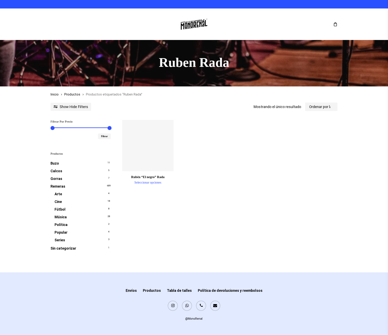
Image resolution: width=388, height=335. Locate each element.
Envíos (131, 290)
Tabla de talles (179, 290)
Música (61, 217)
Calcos (56, 171)
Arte (58, 194)
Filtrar (104, 136)
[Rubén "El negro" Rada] (148, 145)
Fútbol (60, 209)
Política (61, 225)
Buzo (55, 163)
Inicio (55, 94)
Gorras (56, 178)
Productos (72, 94)
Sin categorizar (63, 248)
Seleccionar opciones (147, 182)
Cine (58, 202)
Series (60, 240)
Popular (61, 232)
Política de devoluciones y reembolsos (230, 290)
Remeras (58, 186)
